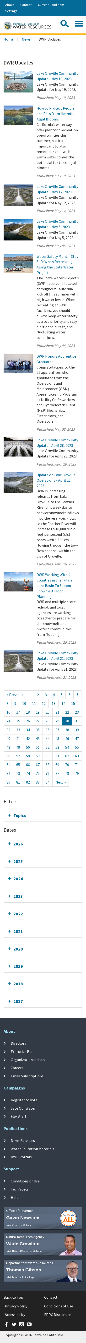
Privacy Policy (16, 1306)
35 (38, 729)
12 (44, 703)
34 (28, 729)
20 (47, 712)
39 (77, 729)
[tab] (43, 815)
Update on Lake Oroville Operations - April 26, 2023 (56, 480)
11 (34, 703)
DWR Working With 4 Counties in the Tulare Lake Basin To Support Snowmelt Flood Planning (55, 585)
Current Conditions (51, 5)
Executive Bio (21, 1051)
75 (38, 773)
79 (77, 773)
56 (8, 755)
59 (38, 755)
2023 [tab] (18, 896)
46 (67, 738)
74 (28, 773)
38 (67, 729)
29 (57, 721)
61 (57, 755)
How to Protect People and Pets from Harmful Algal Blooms (56, 113)
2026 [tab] (18, 844)
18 (28, 712)
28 (47, 721)
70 (67, 764)
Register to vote (24, 1100)
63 (77, 755)
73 (18, 773)
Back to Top (13, 1297)
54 (67, 747)
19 (38, 712)
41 (18, 738)
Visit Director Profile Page (20, 1277)
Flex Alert (19, 1116)
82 (28, 782)
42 (28, 738)
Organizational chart (28, 1059)
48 (8, 747)
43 (38, 738)
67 (38, 764)
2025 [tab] (18, 861)
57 (18, 755)
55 (77, 747)
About (9, 5)
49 (18, 747)
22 (67, 712)
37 (57, 729)
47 (77, 738)
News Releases (23, 1140)
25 (18, 721)
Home (9, 39)
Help (15, 1197)
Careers (17, 1067)
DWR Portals (21, 1156)
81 (18, 782)
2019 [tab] (18, 966)
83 (38, 782)
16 (8, 712)
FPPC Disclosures (58, 1314)
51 (38, 747)
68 (47, 764)
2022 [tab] (18, 914)
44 (47, 738)
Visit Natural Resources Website (24, 1251)
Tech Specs (20, 1189)
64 (8, 764)
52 (47, 747)
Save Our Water (23, 1108)
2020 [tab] (18, 949)
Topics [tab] (19, 815)
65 (18, 764)
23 (77, 712)
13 (53, 703)
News (26, 39)
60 (47, 755)
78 (67, 773)
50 (28, 747)
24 (8, 721)
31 (77, 721)
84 (47, 782)
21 (57, 712)
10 (24, 703)
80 (8, 782)
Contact (26, 5)
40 (8, 738)
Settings (11, 11)
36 (47, 729)
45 (57, 738)
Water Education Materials (32, 1148)
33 (18, 729)
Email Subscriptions (27, 1075)
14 (63, 703)
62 (67, 755)
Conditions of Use (25, 1181)
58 (28, 755)
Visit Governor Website (19, 1225)
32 (8, 729)
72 (8, 773)
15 (73, 703)
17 (18, 712)
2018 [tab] (18, 984)
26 (28, 721)
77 (57, 773)
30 (67, 721)
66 (28, 764)
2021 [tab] (18, 931)
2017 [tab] (18, 1001)
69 (57, 764)
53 (57, 747)
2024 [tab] (18, 878)
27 (38, 721)
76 (47, 773)
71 (77, 764)
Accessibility (15, 1314)
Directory (18, 1043)
